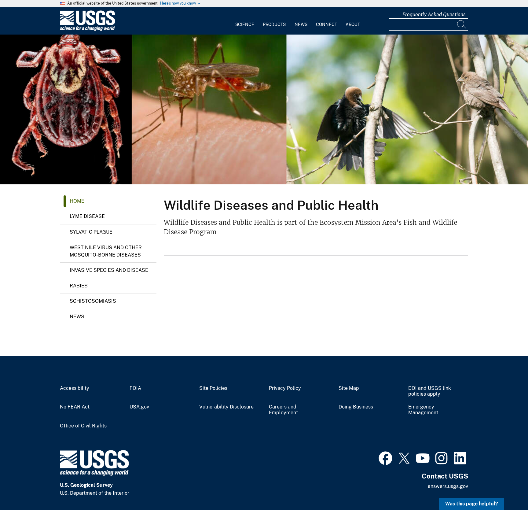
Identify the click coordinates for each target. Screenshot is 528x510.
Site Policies (213, 388)
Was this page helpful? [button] (471, 504)
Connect (326, 24)
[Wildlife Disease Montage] (264, 109)
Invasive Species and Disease (109, 270)
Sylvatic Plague (91, 232)
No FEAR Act (75, 407)
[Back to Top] (506, 488)
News (301, 24)
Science (244, 24)
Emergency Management (423, 410)
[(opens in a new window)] (385, 457)
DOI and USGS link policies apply (429, 391)
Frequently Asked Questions (434, 14)
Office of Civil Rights (83, 426)
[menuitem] (244, 20)
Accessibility (74, 388)
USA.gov (139, 407)
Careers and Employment (283, 410)
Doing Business (356, 407)
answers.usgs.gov (448, 486)
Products (274, 24)
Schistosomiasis (93, 301)
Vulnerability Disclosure (226, 407)
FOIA (135, 388)
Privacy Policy (285, 388)
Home (77, 201)
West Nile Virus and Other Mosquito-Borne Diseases (106, 251)
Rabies (79, 286)
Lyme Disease (87, 216)
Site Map (349, 388)
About (353, 24)
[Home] (87, 29)
